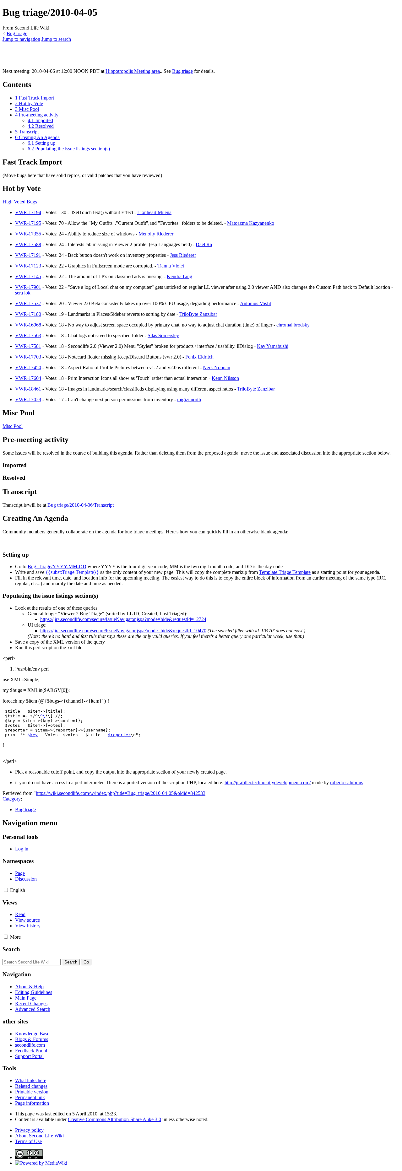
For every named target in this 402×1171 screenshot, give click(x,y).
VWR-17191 (28, 255)
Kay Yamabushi (272, 346)
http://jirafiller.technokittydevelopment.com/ (268, 782)
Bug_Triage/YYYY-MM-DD (57, 566)
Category (12, 798)
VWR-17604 (28, 378)
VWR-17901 (28, 287)
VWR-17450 (28, 367)
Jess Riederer (183, 255)
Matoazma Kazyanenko (250, 223)
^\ (42, 716)
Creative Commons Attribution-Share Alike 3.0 (114, 1119)
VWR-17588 (28, 244)
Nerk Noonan (216, 367)
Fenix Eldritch (199, 356)
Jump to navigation (21, 39)
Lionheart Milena (154, 212)
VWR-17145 (28, 276)
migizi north (189, 399)
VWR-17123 (28, 265)
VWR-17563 (28, 335)
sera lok (22, 292)
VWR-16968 (28, 324)
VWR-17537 (28, 303)
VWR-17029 (28, 399)
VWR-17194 (28, 212)
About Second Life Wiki (39, 1135)
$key (33, 734)
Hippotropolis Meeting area (133, 71)
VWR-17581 (28, 346)
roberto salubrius (346, 782)
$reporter (119, 734)
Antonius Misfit (255, 303)
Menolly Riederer (156, 233)
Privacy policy (29, 1130)
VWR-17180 (28, 314)
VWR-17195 (28, 223)
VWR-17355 (28, 233)
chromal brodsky (293, 324)
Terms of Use (28, 1141)
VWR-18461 (28, 388)
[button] (6, 890)
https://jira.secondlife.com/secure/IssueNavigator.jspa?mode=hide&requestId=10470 (123, 630)
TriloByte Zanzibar (198, 314)
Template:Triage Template (285, 572)
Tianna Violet (170, 265)
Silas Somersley (163, 335)
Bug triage (17, 33)
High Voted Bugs (20, 201)
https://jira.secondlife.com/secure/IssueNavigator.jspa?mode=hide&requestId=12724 (123, 619)
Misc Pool (13, 426)
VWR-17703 (28, 356)
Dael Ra (204, 244)
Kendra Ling (179, 276)
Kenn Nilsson (225, 378)
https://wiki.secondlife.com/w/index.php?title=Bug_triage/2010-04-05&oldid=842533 (120, 793)
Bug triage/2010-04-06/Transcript (80, 505)
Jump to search (56, 39)
